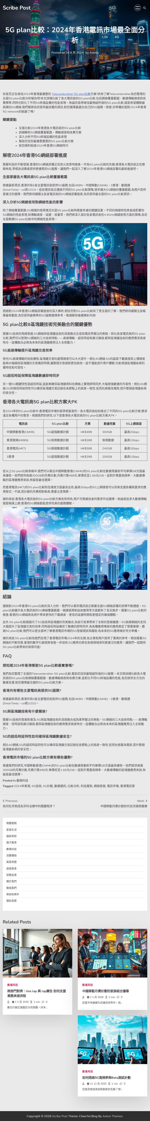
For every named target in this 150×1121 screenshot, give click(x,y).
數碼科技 (22, 780)
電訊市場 (113, 786)
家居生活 (11, 829)
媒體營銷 (11, 823)
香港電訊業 (127, 786)
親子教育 (11, 842)
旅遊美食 (11, 868)
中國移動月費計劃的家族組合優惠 (105, 991)
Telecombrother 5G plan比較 (71, 94)
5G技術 (37, 786)
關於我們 (11, 881)
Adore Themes (113, 1116)
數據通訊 (60, 786)
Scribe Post (17, 7)
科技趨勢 (86, 786)
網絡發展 (100, 786)
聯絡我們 (11, 887)
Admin (94, 52)
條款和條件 (12, 894)
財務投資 (11, 874)
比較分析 (73, 786)
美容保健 (11, 861)
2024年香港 (22, 786)
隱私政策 (11, 900)
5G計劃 (48, 786)
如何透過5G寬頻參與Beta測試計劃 (106, 1077)
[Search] (144, 8)
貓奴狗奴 (11, 836)
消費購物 (11, 855)
